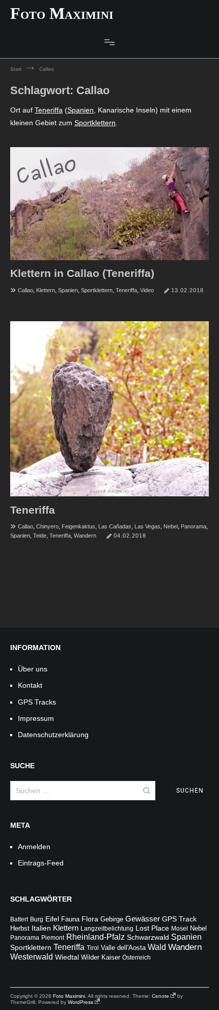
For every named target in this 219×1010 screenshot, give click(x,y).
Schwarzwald (148, 937)
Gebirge (111, 919)
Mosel (179, 928)
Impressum (36, 718)
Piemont (52, 937)
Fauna (70, 919)
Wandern (85, 535)
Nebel (170, 526)
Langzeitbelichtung (106, 928)
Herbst (20, 928)
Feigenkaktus (78, 526)
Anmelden (34, 847)
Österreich (136, 957)
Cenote (160, 996)
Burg (36, 919)
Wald (157, 947)
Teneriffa (49, 110)
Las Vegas (147, 526)
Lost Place (152, 928)
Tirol (93, 947)
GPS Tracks (37, 702)
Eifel (52, 919)
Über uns (32, 669)
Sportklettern (95, 123)
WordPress (80, 1002)
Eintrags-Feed (41, 863)
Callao (25, 290)
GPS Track (179, 919)
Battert (19, 919)
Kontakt (30, 685)
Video (147, 290)
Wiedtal (67, 957)
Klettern (45, 290)
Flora (89, 919)
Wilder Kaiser (100, 957)
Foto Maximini (62, 13)
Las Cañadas (114, 526)
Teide (39, 535)
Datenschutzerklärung (53, 735)
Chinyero (47, 526)
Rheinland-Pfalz (95, 937)
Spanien (80, 110)
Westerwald (31, 956)
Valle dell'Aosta (123, 947)
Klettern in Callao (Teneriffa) (82, 273)
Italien (41, 928)
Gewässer (142, 918)
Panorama (193, 526)
